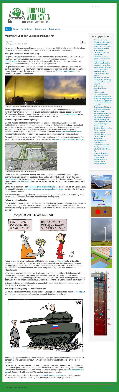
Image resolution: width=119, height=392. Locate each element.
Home (8, 29)
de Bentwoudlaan (28, 181)
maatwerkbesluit (69, 114)
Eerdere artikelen (54, 29)
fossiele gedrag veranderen (53, 375)
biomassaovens (11, 179)
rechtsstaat (80, 291)
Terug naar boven (108, 387)
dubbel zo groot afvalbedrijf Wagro (42, 186)
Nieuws (15, 29)
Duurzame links (40, 29)
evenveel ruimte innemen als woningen (68, 139)
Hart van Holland (26, 29)
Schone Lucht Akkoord (65, 71)
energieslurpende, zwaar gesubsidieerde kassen (44, 189)
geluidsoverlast (11, 61)
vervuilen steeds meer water (69, 131)
